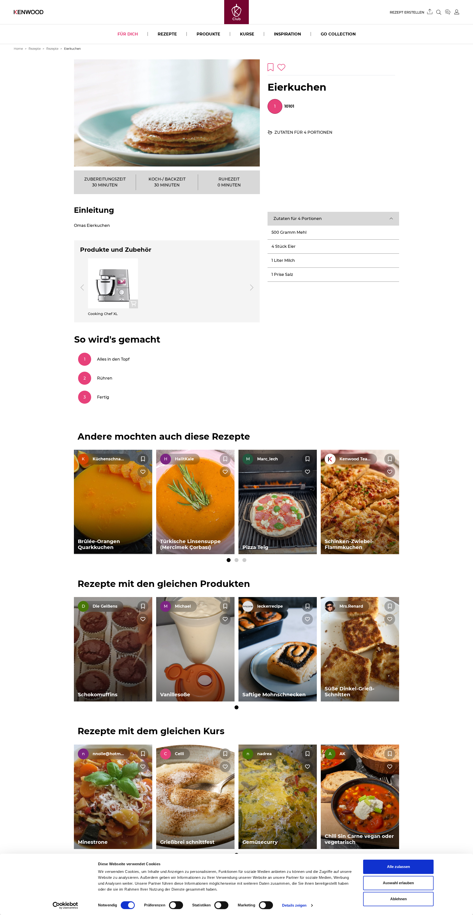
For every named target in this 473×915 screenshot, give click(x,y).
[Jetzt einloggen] (456, 12)
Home (18, 48)
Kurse (247, 34)
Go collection (338, 34)
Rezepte (167, 34)
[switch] (176, 905)
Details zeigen (294, 905)
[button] (333, 219)
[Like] (142, 471)
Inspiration (287, 34)
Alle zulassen (398, 867)
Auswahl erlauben (398, 883)
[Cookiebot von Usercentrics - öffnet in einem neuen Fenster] (65, 905)
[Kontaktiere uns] (449, 12)
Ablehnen (398, 899)
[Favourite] (142, 459)
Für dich (128, 34)
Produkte (208, 34)
